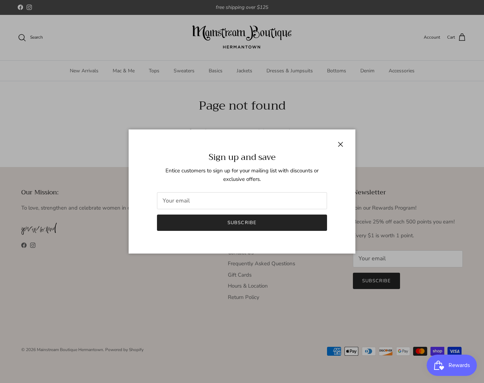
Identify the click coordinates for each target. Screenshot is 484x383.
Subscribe (241, 223)
